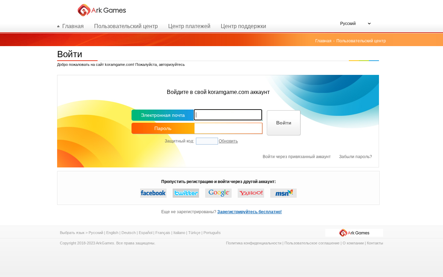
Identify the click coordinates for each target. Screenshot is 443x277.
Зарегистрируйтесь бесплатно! (249, 211)
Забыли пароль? (355, 156)
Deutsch (128, 233)
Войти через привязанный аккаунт (297, 156)
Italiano (179, 233)
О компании (353, 243)
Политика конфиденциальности (253, 243)
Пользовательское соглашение (312, 243)
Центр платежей (189, 26)
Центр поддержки (243, 26)
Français (162, 233)
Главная (323, 40)
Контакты (375, 243)
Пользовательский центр (126, 26)
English (112, 233)
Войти (283, 122)
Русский (96, 233)
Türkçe (194, 233)
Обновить (228, 141)
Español (145, 233)
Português (212, 233)
